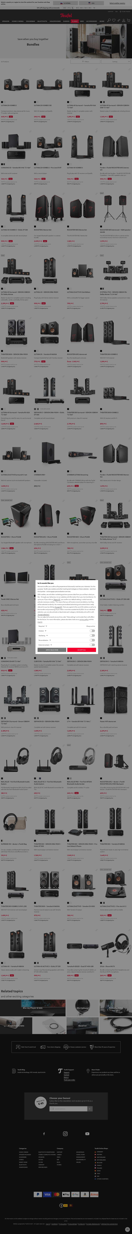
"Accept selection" (43, 614)
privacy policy (84, 619)
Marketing (42, 635)
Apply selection (52, 650)
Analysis (41, 631)
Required (41, 626)
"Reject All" (56, 599)
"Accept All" (58, 607)
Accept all (82, 650)
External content (44, 645)
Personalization (43, 640)
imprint (40, 622)
